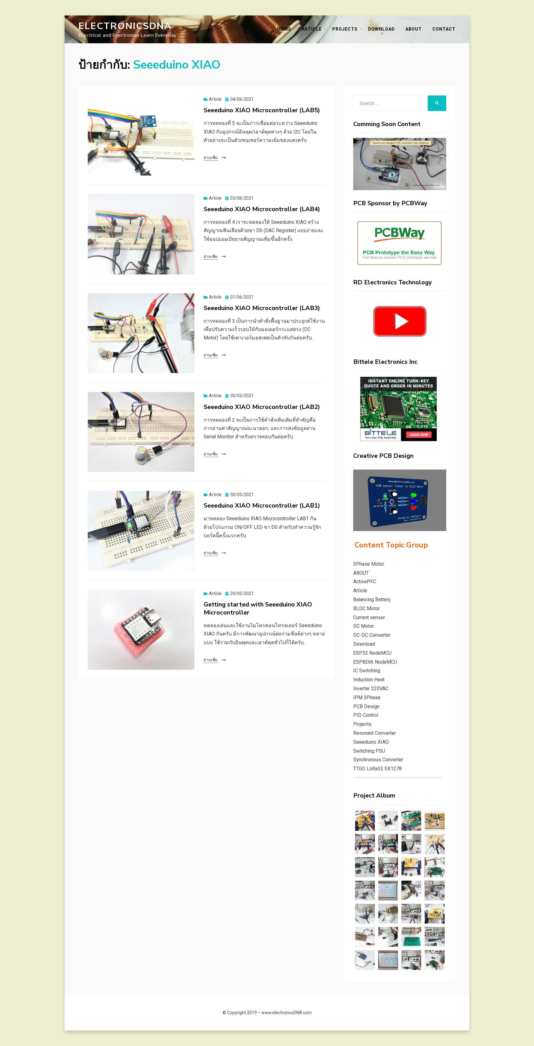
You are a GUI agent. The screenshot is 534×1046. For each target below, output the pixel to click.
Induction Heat (368, 679)
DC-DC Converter (371, 635)
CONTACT (444, 29)
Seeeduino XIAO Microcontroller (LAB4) (262, 209)
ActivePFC (364, 582)
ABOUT (413, 29)
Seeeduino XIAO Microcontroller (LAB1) (262, 505)
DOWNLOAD (381, 29)
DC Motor (363, 626)
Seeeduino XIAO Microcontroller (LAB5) (262, 110)
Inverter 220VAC (370, 688)
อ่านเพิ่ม (211, 157)
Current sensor (369, 617)
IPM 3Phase (366, 697)
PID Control (365, 715)
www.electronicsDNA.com (286, 1012)
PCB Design (366, 706)
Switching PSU (369, 751)
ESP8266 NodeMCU (375, 662)
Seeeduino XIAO (371, 742)
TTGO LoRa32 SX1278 (377, 769)
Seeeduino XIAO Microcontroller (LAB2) (262, 407)
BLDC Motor (366, 608)
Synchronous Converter (378, 760)
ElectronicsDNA (125, 26)
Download (364, 644)
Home (284, 29)
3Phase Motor (368, 564)
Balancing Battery (372, 599)
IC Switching (366, 671)
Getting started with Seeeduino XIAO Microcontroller (258, 608)
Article (312, 29)
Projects (345, 29)
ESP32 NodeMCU (372, 653)
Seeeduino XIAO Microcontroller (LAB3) (262, 308)
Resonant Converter (374, 733)
